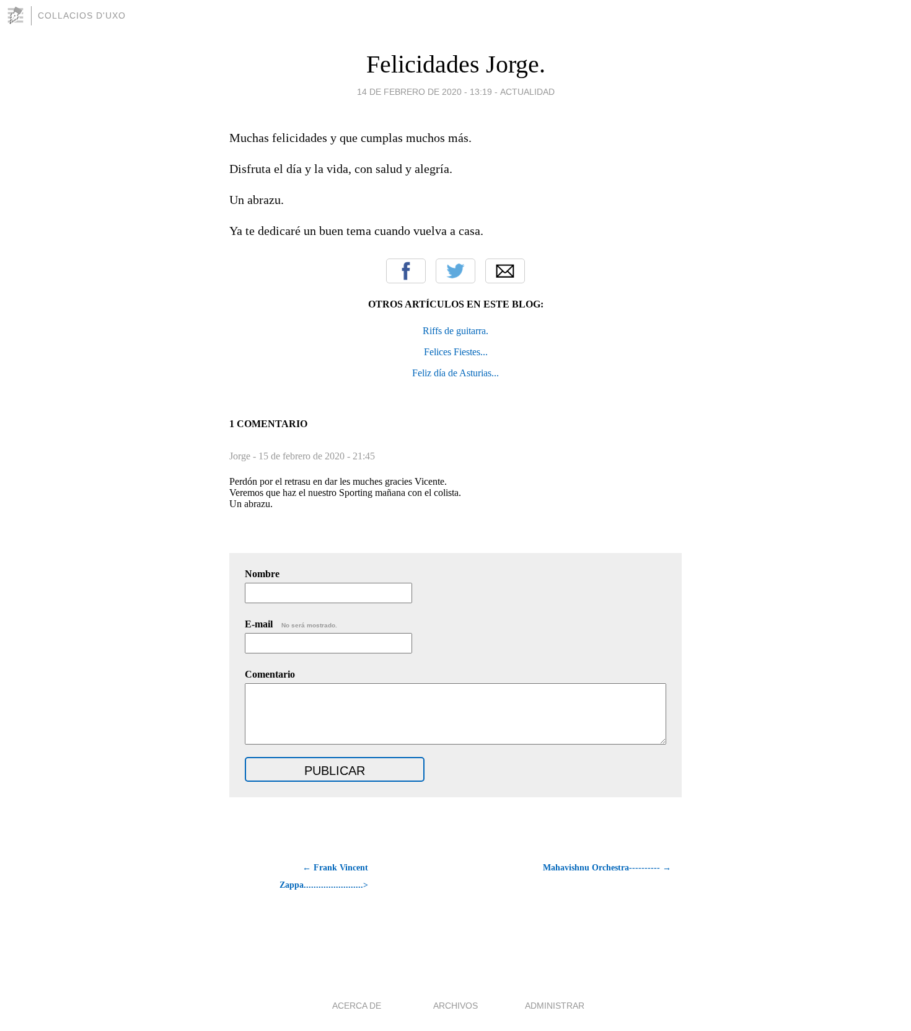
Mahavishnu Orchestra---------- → (607, 867)
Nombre (262, 574)
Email (505, 271)
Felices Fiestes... (456, 352)
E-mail (291, 624)
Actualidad (527, 92)
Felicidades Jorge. (455, 64)
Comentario (270, 674)
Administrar (554, 1006)
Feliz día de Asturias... (455, 373)
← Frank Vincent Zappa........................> (323, 876)
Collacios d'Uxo (82, 15)
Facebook (406, 271)
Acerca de (356, 1006)
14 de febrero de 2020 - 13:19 (424, 92)
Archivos (455, 1006)
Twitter (455, 271)
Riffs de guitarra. (455, 330)
